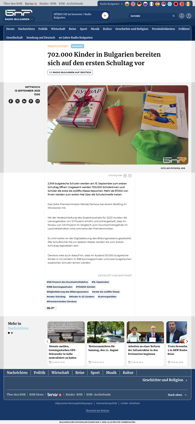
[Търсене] (173, 15)
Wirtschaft (60, 373)
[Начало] (18, 13)
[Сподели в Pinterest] (30, 101)
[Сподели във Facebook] (10, 101)
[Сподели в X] (17, 101)
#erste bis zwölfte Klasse (106, 291)
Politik (39, 373)
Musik (111, 373)
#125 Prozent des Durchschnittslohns (67, 282)
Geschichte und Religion (163, 380)
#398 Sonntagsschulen (59, 287)
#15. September (100, 282)
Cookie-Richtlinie (130, 403)
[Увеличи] (125, 175)
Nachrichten (58, 46)
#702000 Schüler (85, 287)
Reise (79, 373)
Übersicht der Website (97, 410)
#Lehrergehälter (107, 296)
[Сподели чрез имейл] (37, 101)
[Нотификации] (181, 15)
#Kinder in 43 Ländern (81, 296)
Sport (95, 373)
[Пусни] (105, 15)
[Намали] (130, 175)
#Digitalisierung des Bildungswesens (68, 291)
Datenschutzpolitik (106, 403)
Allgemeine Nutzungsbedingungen (73, 403)
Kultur (128, 373)
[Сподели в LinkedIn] (24, 101)
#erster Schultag (56, 296)
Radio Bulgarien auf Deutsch (72, 72)
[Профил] (188, 15)
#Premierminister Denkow (62, 301)
